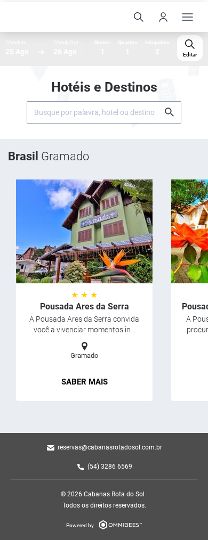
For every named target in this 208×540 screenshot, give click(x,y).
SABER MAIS (84, 382)
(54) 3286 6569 (109, 466)
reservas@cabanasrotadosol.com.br (110, 447)
